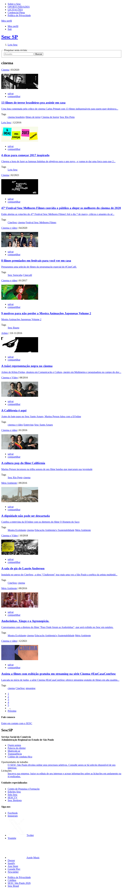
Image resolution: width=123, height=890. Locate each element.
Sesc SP (9, 37)
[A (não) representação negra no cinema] (19, 351)
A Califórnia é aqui (13, 410)
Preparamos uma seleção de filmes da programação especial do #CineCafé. (39, 266)
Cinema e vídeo (9, 228)
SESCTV (12, 797)
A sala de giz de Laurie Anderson (23, 568)
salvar (11, 93)
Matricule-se (14, 751)
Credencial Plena (16, 12)
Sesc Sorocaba (15, 275)
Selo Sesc (12, 794)
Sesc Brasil (13, 886)
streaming (30, 688)
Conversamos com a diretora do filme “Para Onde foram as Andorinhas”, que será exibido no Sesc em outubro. (57, 627)
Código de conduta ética (20, 756)
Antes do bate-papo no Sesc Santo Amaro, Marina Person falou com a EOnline (41, 416)
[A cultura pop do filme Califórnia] (19, 448)
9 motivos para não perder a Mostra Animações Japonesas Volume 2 (46, 313)
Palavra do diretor (17, 748)
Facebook (13, 813)
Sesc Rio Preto (67, 117)
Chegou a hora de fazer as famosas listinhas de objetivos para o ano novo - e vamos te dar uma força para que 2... (58, 161)
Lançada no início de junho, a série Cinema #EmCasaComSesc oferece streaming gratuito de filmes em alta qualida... (60, 680)
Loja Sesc (13, 44)
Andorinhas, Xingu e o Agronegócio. (25, 621)
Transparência (15, 753)
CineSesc (12, 222)
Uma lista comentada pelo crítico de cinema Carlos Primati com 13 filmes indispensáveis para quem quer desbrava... (59, 108)
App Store (13, 866)
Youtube (12, 838)
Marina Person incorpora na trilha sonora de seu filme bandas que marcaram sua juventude (46, 469)
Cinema (5, 69)
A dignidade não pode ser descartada (25, 515)
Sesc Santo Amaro (43, 424)
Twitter (30, 835)
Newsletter (13, 872)
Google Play (14, 869)
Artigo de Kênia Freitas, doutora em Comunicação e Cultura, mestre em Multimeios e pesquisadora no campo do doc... (61, 372)
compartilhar (14, 96)
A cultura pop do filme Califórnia (23, 463)
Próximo (12, 711)
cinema (21, 222)
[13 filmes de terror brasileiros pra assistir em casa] (19, 88)
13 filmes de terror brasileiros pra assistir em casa (33, 102)
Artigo (4, 333)
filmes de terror (33, 117)
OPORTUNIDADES (19, 6)
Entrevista (29, 424)
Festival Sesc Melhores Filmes (41, 222)
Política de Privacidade (19, 15)
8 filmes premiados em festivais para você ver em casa (36, 260)
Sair (10, 29)
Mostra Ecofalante (17, 530)
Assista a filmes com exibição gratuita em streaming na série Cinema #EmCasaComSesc (58, 673)
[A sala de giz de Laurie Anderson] (19, 554)
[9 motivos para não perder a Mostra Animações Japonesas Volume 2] (19, 298)
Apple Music (33, 857)
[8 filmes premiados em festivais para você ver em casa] (19, 246)
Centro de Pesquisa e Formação (24, 788)
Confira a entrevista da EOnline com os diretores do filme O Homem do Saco (40, 521)
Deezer (11, 860)
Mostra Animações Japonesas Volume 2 (21, 319)
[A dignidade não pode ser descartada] (19, 501)
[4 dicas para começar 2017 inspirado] (19, 140)
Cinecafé (27, 275)
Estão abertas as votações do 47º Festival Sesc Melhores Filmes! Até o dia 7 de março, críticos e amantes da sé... (57, 214)
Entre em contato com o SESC (16, 723)
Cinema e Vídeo (9, 377)
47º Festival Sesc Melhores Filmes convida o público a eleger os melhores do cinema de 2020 (61, 208)
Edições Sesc (14, 791)
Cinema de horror (50, 117)
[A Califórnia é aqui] (19, 396)
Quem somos (14, 745)
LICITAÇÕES (15, 9)
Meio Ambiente (9, 483)
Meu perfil (13, 26)
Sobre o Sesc (14, 4)
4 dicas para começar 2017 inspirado (25, 155)
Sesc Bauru (13, 327)
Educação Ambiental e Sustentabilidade (54, 530)
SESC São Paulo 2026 (19, 883)
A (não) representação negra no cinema (27, 366)
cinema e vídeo (15, 424)
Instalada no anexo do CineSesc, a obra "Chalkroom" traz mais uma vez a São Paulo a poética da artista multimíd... (59, 574)
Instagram (13, 815)
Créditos (12, 880)
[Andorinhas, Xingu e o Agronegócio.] (19, 606)
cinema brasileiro (16, 117)
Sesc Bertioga (15, 800)
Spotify (11, 863)
